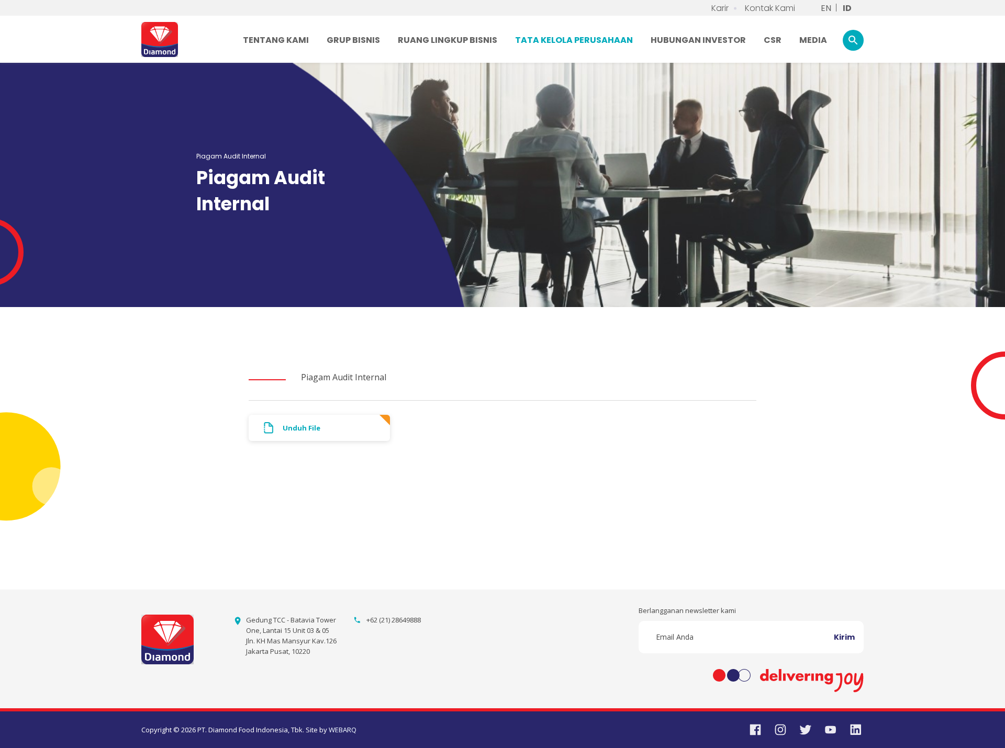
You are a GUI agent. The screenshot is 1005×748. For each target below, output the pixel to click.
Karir (720, 8)
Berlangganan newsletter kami (687, 610)
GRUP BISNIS (353, 40)
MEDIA (813, 40)
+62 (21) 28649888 (393, 620)
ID (847, 8)
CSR (772, 40)
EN (826, 8)
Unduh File (301, 428)
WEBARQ (342, 729)
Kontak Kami (770, 8)
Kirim (844, 637)
